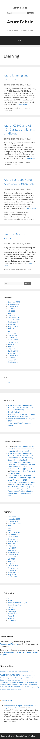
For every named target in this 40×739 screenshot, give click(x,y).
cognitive (12, 678)
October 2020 (13, 306)
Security (11, 618)
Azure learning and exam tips (16, 77)
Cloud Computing (16, 212)
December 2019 (14, 317)
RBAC (28, 687)
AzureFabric (20, 22)
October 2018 (13, 340)
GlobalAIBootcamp (5, 682)
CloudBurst (34, 675)
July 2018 (11, 344)
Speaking (12, 689)
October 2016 (13, 351)
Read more (22, 104)
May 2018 (11, 349)
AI (8, 598)
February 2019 (13, 337)
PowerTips (24, 687)
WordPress (32, 736)
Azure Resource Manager (17, 603)
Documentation (10, 217)
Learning (27, 108)
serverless (7, 689)
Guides (19, 217)
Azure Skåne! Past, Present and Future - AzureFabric (19, 490)
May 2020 (11, 315)
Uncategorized (9, 162)
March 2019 (12, 335)
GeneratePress (21, 736)
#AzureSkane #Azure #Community (18, 671)
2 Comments (15, 164)
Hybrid (26, 212)
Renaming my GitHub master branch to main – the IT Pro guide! (22, 415)
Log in (10, 382)
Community (18, 678)
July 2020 (11, 311)
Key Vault (11, 609)
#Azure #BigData (4, 671)
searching (36, 687)
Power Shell (12, 614)
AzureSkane (14, 674)
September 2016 (14, 353)
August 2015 (13, 360)
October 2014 (13, 362)
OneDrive (2, 687)
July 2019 (11, 329)
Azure (6, 108)
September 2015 (14, 357)
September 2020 (14, 309)
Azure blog (7, 700)
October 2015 (13, 355)
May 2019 (11, 331)
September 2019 (14, 324)
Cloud (29, 675)
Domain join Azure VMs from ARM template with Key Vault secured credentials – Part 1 (21, 448)
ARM (31, 671)
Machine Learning (22, 684)
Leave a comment (27, 219)
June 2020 (11, 313)
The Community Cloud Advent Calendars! (20, 459)
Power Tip (12, 616)
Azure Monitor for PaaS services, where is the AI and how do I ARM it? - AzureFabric (21, 455)
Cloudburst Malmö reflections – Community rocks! (21, 493)
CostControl (31, 678)
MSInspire (34, 684)
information (8, 219)
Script (31, 687)
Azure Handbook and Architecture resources (19, 182)
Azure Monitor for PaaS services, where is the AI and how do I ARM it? (21, 406)
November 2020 (14, 304)
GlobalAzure (15, 682)
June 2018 (11, 346)
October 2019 (13, 322)
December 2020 (14, 302)
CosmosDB (25, 678)
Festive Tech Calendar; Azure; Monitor (22, 680)
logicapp (15, 684)
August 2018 (13, 342)
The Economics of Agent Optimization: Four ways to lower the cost (20, 706)
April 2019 (12, 333)
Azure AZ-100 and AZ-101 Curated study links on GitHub (19, 129)
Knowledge (8, 214)
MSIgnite (30, 684)
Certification (18, 108)
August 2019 (13, 326)
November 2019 (14, 320)
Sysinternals (18, 689)
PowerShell (9, 687)
